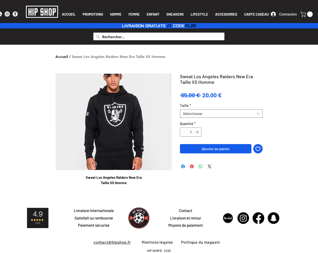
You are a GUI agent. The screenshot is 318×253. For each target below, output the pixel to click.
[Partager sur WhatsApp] (200, 166)
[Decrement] (184, 132)
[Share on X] (209, 166)
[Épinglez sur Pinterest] (192, 166)
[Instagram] (243, 218)
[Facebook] (258, 218)
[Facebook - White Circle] (15, 14)
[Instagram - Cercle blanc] (7, 14)
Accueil (61, 56)
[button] (307, 14)
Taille (185, 105)
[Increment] (198, 132)
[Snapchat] (273, 218)
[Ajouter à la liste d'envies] (258, 148)
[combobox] (221, 113)
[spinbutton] (191, 132)
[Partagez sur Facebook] (183, 166)
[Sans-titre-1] (228, 218)
